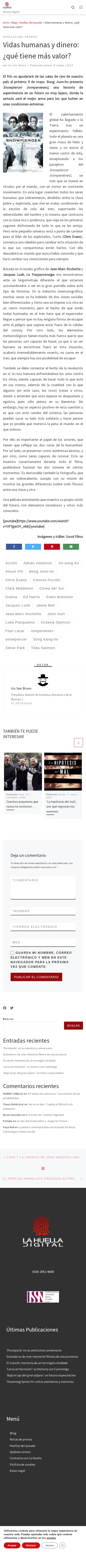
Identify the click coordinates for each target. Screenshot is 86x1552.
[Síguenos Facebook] (5, 1008)
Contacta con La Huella (26, 1458)
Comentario (25, 880)
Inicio (6, 22)
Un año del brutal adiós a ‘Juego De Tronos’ (42, 1121)
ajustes (51, 1538)
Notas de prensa (21, 1439)
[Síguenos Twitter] (12, 1008)
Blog (14, 22)
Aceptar (12, 1545)
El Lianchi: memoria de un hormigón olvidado (29, 1060)
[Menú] (81, 7)
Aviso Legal (17, 1471)
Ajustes (50, 1545)
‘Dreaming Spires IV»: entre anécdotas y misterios (40, 1382)
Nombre (21, 911)
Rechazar (31, 1545)
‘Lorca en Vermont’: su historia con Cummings (30, 1067)
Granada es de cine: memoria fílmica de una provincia (34, 1054)
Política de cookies (22, 1464)
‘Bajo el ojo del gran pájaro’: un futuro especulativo (33, 1073)
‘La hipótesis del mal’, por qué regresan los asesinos (61, 806)
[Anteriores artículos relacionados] (68, 742)
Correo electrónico (34, 926)
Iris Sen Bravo (17, 65)
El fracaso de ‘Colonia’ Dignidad (45, 1115)
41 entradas (21, 703)
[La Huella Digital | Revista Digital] (7, 5)
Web (16, 942)
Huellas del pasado (30, 22)
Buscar (8, 1019)
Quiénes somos (20, 1452)
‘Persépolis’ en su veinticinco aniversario (27, 1048)
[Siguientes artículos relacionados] (78, 742)
